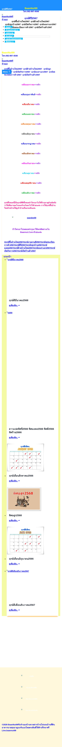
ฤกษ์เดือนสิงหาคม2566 (21, 475)
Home (8, 27)
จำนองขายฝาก (12, 30)
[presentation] (32, 277)
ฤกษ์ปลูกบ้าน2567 (34, 245)
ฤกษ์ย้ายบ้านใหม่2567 (23, 248)
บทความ (9, 33)
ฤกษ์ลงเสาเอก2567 (41, 248)
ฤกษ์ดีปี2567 (20, 245)
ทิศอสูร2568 (15, 515)
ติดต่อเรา (10, 42)
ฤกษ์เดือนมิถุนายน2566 (21, 558)
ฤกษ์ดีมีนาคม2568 (18, 300)
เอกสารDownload (14, 39)
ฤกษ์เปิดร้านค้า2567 (26, 251)
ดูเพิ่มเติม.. (14, 305)
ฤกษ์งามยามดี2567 (32, 242)
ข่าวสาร (9, 36)
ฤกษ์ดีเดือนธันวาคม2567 (22, 605)
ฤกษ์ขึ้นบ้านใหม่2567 (13, 242)
